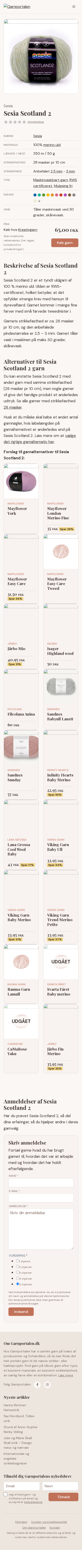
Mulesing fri (63, 185)
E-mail (14, 1191)
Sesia (8, 105)
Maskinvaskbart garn (50, 180)
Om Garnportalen (34, 1527)
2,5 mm (56, 171)
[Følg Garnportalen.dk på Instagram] (47, 1384)
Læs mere (65, 1375)
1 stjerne (24, 1261)
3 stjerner (25, 1273)
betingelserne (33, 1502)
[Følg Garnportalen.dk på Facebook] (37, 1384)
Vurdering (18, 1255)
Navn (13, 1176)
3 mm (70, 171)
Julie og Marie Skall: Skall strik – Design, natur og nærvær (18, 1443)
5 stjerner (25, 1284)
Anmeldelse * (18, 1206)
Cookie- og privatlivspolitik (49, 1522)
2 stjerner (25, 1267)
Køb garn (65, 242)
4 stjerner (25, 1279)
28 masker (13, 407)
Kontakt (55, 1527)
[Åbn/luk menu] (73, 6)
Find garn (21, 1522)
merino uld (52, 144)
